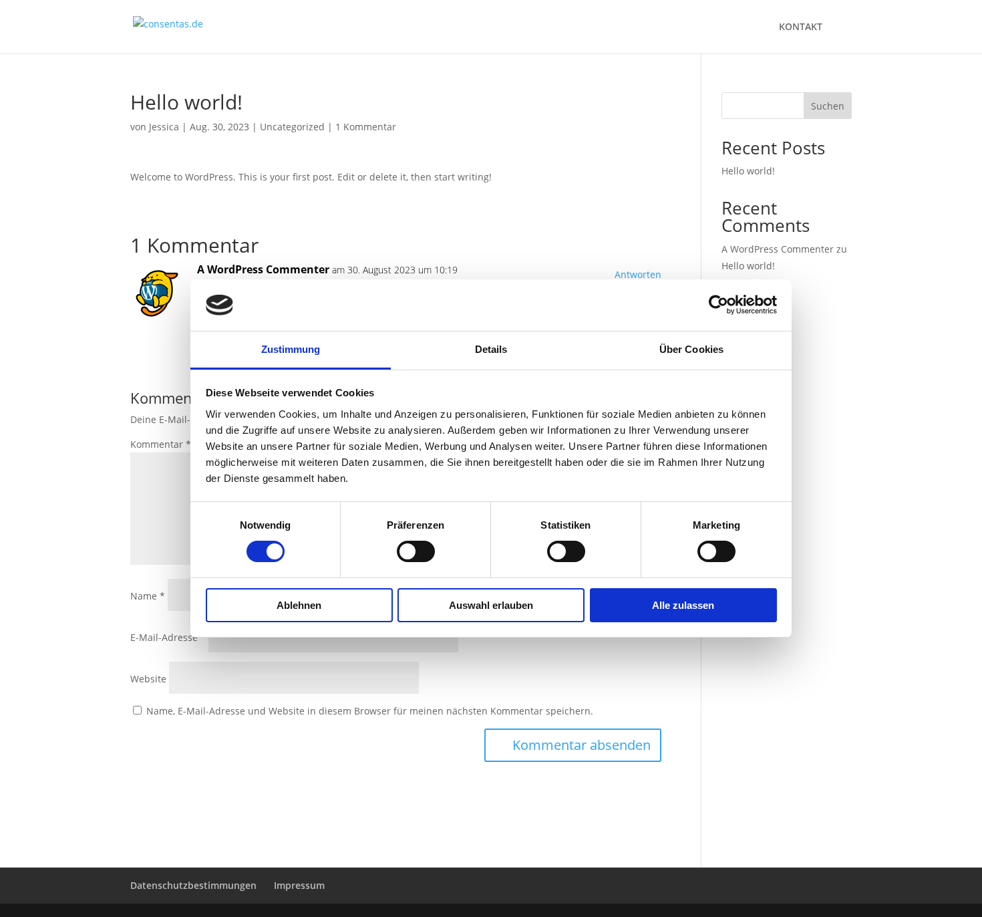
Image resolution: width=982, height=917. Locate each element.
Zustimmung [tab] (291, 349)
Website (148, 678)
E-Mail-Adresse (168, 637)
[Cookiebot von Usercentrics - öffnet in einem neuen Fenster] (718, 305)
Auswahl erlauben (491, 605)
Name (147, 596)
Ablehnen (299, 605)
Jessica (164, 126)
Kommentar (160, 444)
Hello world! (748, 170)
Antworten (638, 274)
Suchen (827, 106)
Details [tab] (491, 349)
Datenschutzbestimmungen (193, 885)
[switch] (416, 551)
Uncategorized (292, 126)
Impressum (299, 885)
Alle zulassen (683, 605)
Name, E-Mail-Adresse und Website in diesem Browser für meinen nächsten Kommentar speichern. (369, 710)
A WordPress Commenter (263, 269)
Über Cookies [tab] (691, 349)
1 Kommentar (365, 126)
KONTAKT (800, 27)
